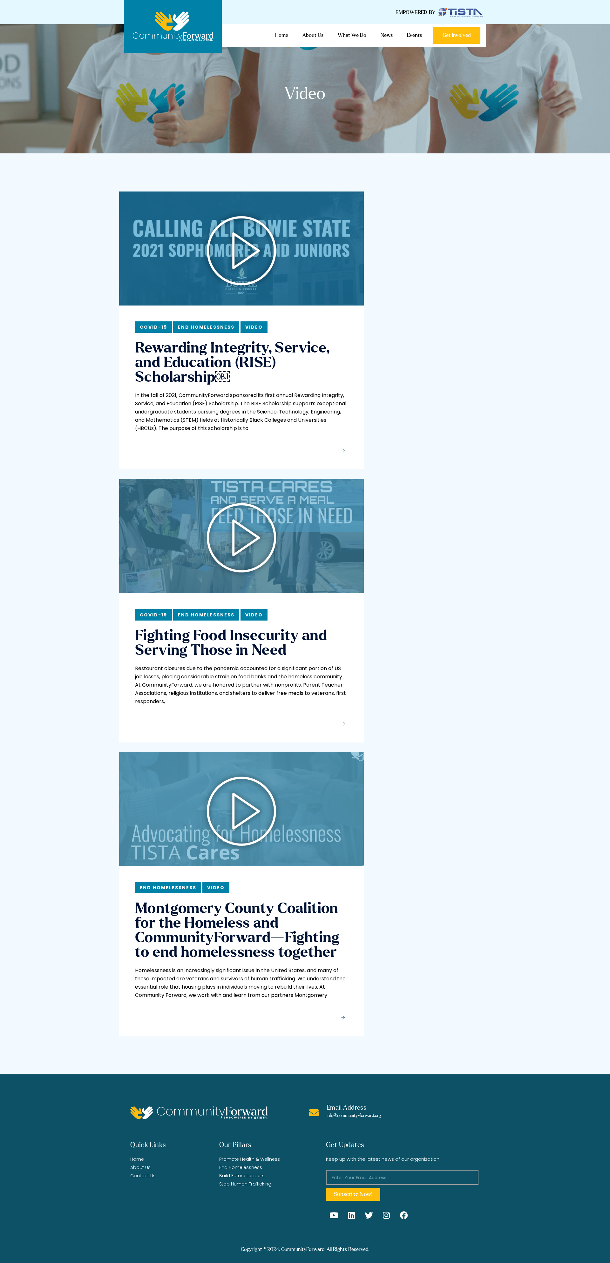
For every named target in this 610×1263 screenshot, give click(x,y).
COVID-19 (153, 327)
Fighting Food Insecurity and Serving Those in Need (231, 643)
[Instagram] (386, 1215)
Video (254, 327)
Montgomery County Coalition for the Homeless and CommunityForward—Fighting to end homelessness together (237, 931)
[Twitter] (369, 1215)
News (387, 35)
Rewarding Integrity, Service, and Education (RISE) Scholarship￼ (232, 363)
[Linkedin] (351, 1215)
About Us (312, 35)
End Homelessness (206, 327)
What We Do (352, 35)
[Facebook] (404, 1215)
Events (414, 35)
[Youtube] (334, 1215)
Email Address (346, 1108)
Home (281, 35)
